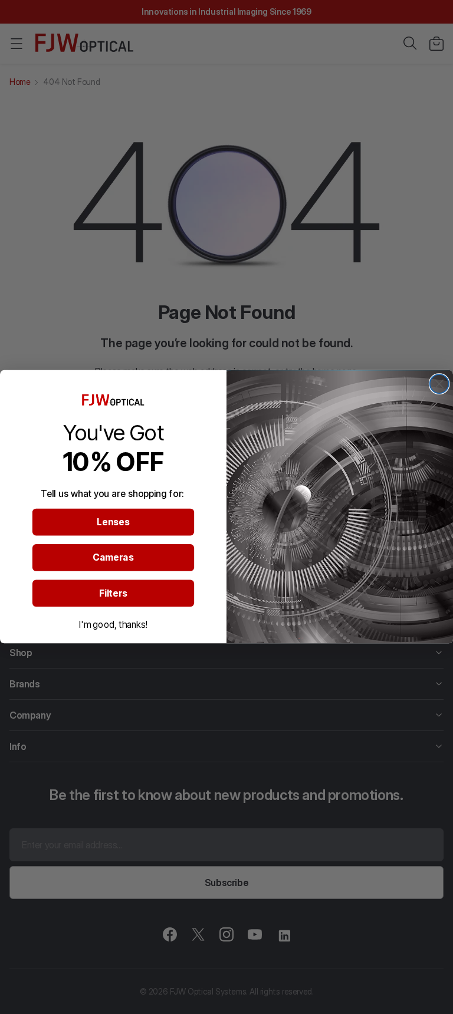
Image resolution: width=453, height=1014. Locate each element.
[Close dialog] (439, 383)
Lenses (113, 522)
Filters (113, 593)
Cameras (113, 557)
